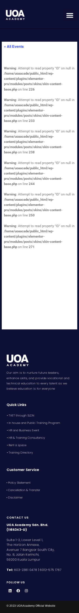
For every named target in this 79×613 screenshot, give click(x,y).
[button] (69, 15)
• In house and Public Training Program (33, 423)
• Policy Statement (18, 483)
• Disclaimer (14, 497)
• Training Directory (20, 452)
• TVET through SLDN (20, 415)
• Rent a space (16, 445)
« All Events (14, 46)
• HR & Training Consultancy (26, 438)
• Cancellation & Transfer (23, 490)
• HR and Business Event (23, 430)
